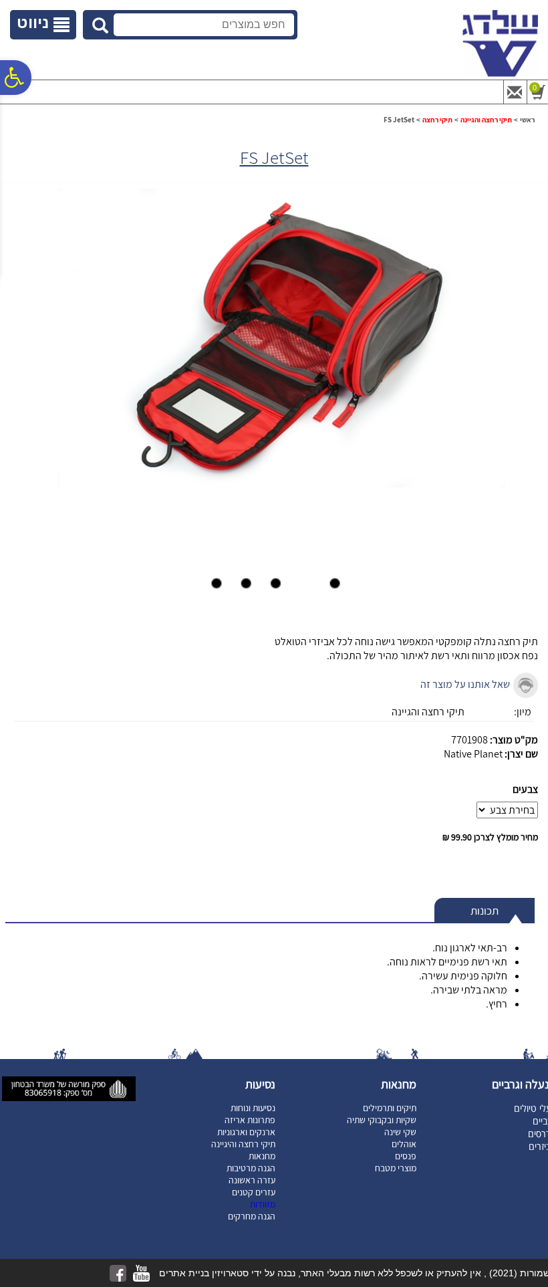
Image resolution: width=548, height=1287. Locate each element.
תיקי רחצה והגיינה (486, 119)
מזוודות (262, 1204)
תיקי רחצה (437, 119)
